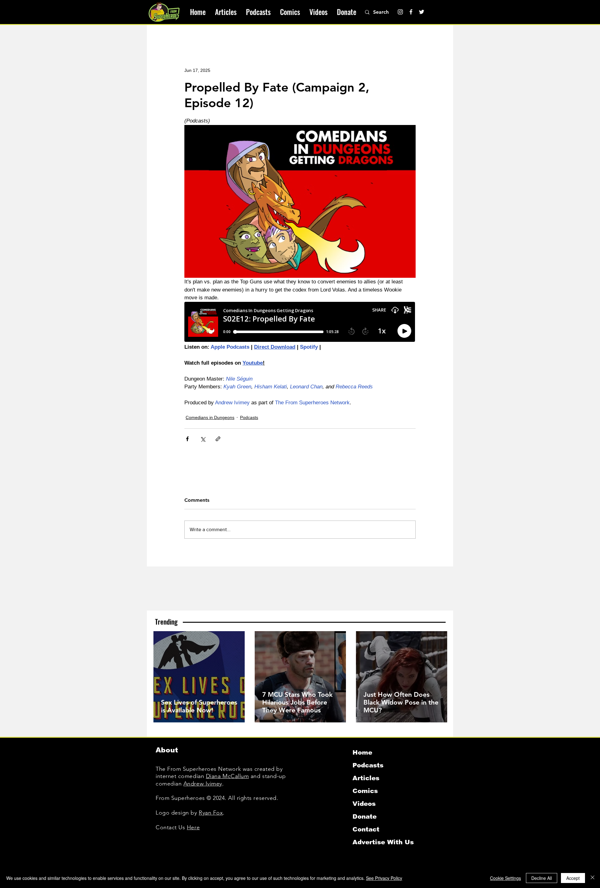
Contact (365, 829)
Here (193, 827)
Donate (364, 816)
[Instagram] (400, 11)
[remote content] (300, 322)
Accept (573, 878)
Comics (365, 790)
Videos (364, 803)
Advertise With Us (383, 842)
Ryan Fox (211, 812)
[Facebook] (411, 11)
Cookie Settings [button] (505, 878)
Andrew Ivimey (202, 783)
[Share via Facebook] (187, 439)
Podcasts (249, 417)
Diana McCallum (227, 776)
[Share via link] (218, 439)
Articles (365, 778)
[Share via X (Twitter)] (203, 439)
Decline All (541, 878)
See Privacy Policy (384, 878)
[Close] (592, 878)
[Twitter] (421, 11)
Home (362, 752)
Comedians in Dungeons (210, 417)
